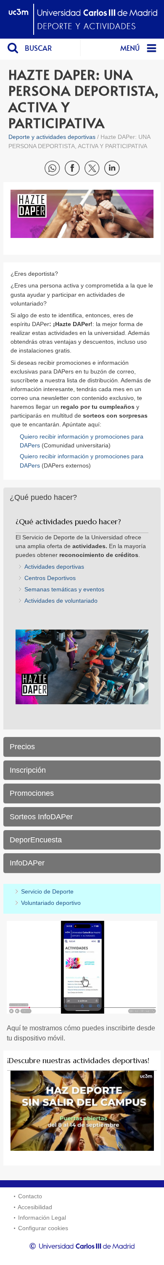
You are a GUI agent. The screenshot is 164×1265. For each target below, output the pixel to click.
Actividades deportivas (54, 566)
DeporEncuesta (36, 840)
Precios (22, 746)
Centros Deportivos (50, 578)
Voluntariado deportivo (51, 902)
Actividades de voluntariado (61, 600)
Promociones (32, 793)
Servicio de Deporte (47, 891)
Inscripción (28, 770)
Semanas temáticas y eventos (64, 589)
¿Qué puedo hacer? (43, 497)
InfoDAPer (27, 863)
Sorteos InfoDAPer (41, 817)
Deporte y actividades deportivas (51, 136)
